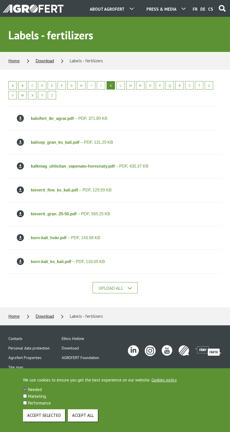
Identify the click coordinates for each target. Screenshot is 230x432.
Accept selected (44, 415)
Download (45, 60)
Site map (15, 367)
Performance (39, 403)
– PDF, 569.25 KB (70, 213)
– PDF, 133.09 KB (68, 261)
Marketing (37, 396)
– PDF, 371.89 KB (69, 118)
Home (14, 60)
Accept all (83, 415)
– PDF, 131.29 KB (72, 142)
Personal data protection (29, 348)
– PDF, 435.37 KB (89, 166)
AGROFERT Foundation (80, 357)
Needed (35, 389)
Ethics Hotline (73, 338)
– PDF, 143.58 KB (65, 237)
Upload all (110, 288)
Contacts (15, 338)
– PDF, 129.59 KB (71, 190)
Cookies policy (164, 380)
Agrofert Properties (25, 357)
